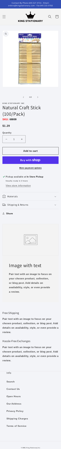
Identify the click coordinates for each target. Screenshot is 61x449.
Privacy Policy (15, 411)
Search (11, 381)
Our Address (14, 403)
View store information (18, 185)
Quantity (6, 133)
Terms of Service (17, 426)
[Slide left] (23, 97)
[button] (4, 16)
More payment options (30, 168)
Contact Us (13, 389)
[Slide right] (37, 97)
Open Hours (14, 396)
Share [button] (9, 213)
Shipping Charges (17, 418)
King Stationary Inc (33, 448)
